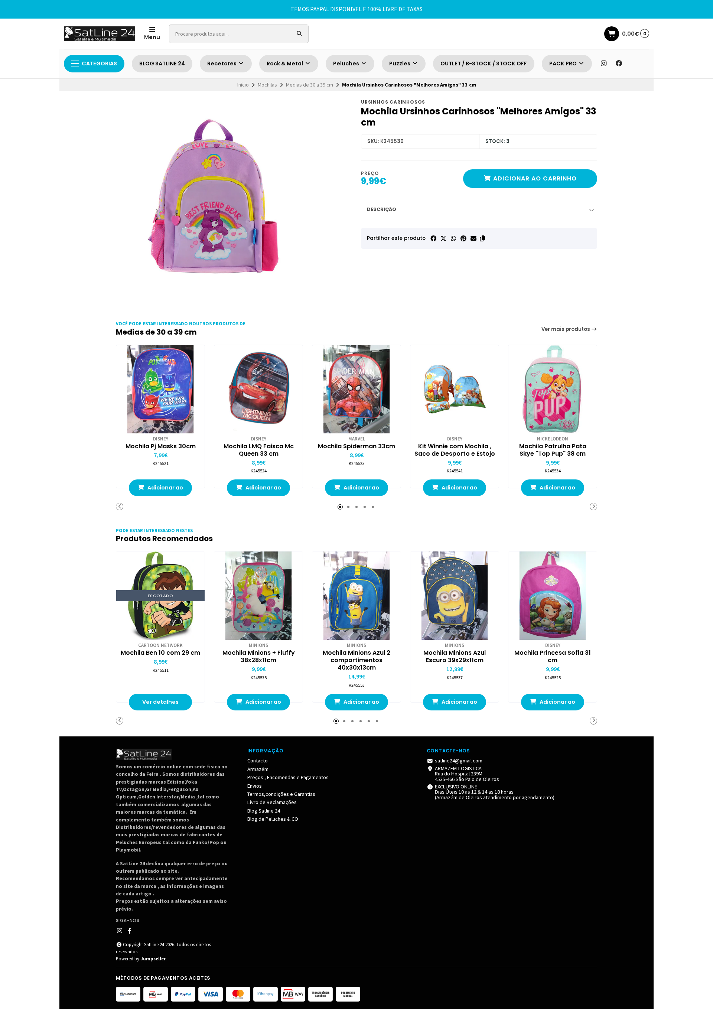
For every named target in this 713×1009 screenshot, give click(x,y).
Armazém (257, 769)
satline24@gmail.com (458, 760)
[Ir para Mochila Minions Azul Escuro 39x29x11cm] (454, 595)
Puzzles (400, 63)
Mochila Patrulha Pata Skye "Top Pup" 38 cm (552, 450)
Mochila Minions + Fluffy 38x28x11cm (258, 656)
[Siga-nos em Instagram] (603, 63)
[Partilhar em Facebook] (433, 238)
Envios (254, 785)
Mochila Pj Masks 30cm (161, 446)
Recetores (222, 63)
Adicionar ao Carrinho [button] (164, 490)
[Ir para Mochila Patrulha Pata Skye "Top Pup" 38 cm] (552, 389)
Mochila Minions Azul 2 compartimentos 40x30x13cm (356, 660)
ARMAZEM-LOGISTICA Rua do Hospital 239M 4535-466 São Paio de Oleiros (467, 774)
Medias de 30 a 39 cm (309, 84)
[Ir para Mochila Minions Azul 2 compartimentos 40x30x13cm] (356, 595)
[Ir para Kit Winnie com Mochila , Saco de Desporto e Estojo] (454, 389)
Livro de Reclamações (272, 802)
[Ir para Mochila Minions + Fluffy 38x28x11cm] (258, 595)
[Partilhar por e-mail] (473, 238)
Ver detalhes (160, 702)
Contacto (257, 760)
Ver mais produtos (566, 329)
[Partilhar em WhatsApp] (453, 238)
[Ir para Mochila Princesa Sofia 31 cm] (552, 595)
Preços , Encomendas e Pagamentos (288, 777)
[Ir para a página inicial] (99, 33)
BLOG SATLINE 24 (162, 63)
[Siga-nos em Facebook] (619, 63)
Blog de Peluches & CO (272, 818)
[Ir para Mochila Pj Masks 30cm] (160, 389)
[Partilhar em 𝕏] (443, 238)
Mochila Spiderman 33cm (356, 446)
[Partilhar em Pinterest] (463, 238)
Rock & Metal (285, 63)
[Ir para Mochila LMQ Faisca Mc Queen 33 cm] (258, 389)
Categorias (99, 63)
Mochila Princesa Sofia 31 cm (552, 656)
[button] (482, 238)
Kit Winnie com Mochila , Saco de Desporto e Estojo (454, 450)
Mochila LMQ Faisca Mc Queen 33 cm (259, 450)
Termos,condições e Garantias (281, 794)
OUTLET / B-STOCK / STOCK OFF (483, 63)
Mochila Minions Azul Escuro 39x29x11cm (454, 656)
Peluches (346, 63)
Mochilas (267, 84)
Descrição (381, 209)
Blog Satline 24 (263, 810)
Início (243, 84)
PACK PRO (563, 63)
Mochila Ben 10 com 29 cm (160, 653)
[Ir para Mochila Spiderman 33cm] (356, 389)
